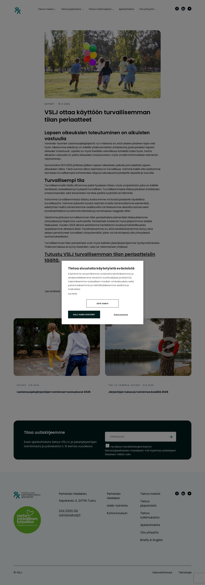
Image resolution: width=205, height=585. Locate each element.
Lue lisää (72, 293)
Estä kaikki (102, 304)
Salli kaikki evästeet (84, 315)
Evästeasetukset (121, 315)
